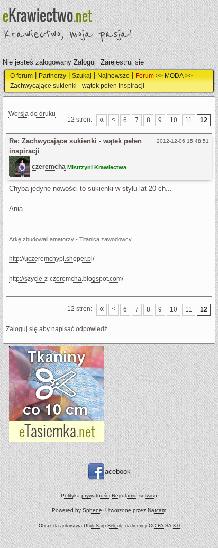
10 (173, 120)
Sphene (92, 510)
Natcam (157, 510)
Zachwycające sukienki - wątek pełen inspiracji (77, 85)
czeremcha (49, 166)
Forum (144, 75)
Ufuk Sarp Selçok (103, 525)
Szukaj (82, 75)
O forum (21, 75)
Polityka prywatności (85, 495)
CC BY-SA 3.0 (164, 525)
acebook (118, 471)
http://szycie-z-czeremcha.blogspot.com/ (66, 278)
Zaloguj (85, 62)
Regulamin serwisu (134, 495)
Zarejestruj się (122, 62)
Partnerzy (52, 75)
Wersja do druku (32, 113)
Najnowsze (113, 75)
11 (188, 120)
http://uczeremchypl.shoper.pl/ (51, 258)
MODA (174, 75)
